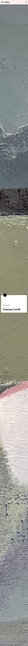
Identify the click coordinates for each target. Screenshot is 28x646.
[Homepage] (5, 2)
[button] (26, 2)
